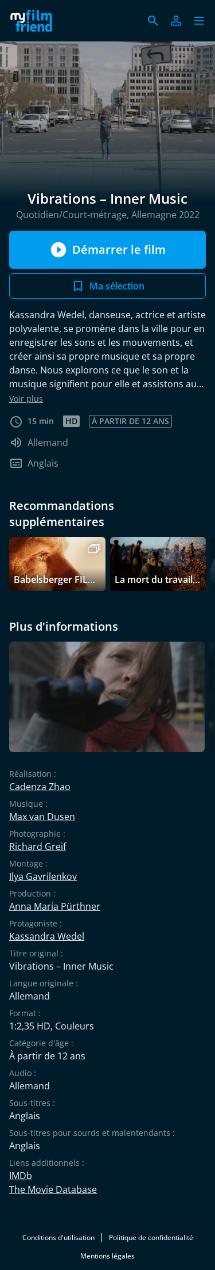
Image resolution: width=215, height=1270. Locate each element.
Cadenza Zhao (40, 786)
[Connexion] (176, 20)
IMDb (20, 1175)
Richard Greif (37, 846)
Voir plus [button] (26, 398)
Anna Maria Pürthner (54, 906)
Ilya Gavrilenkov (43, 876)
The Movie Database (53, 1189)
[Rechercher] (153, 20)
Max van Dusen (42, 816)
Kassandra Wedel (46, 936)
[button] (198, 20)
